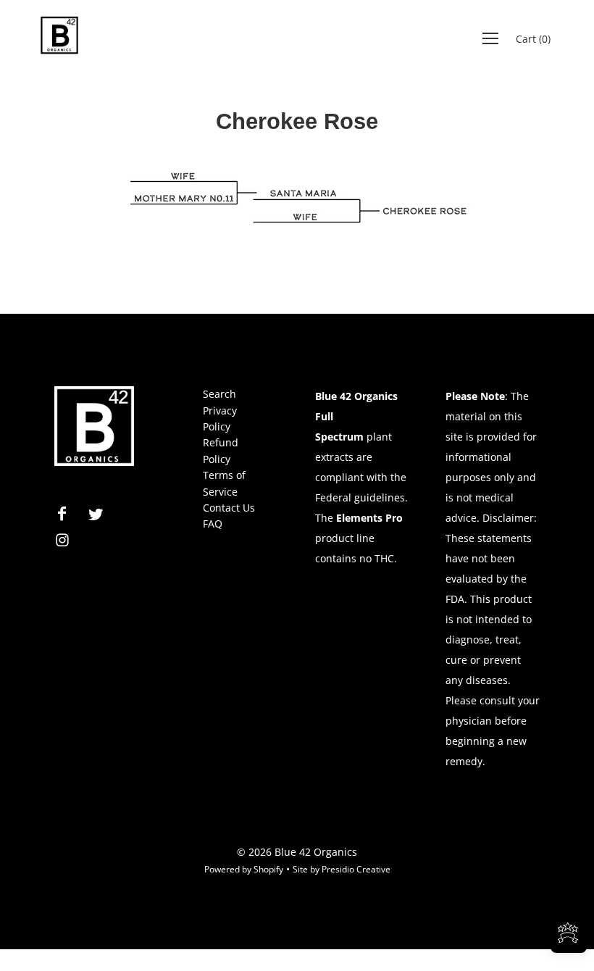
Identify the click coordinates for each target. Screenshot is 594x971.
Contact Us (229, 507)
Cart (533, 39)
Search (219, 394)
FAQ (212, 523)
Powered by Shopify (243, 869)
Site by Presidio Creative (341, 869)
